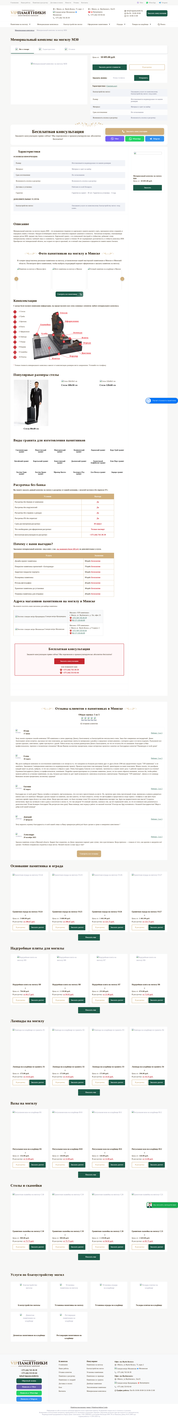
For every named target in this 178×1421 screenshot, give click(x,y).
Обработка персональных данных (80, 1407)
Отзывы (76, 3)
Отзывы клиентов (65, 1372)
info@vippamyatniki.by (135, 11)
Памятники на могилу (19, 24)
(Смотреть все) (111, 86)
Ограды (120, 24)
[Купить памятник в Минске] (28, 13)
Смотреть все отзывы (89, 854)
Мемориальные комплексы (47, 24)
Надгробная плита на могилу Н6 (146, 984)
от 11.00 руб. (28, 1159)
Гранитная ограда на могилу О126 (107, 912)
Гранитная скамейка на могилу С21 (147, 1231)
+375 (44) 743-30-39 (62, 18)
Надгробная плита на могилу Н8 (66, 984)
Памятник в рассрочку (40, 3)
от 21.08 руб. (108, 994)
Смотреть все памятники (67, 294)
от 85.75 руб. (148, 1241)
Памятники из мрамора (95, 1376)
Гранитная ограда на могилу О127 (147, 912)
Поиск (162, 24)
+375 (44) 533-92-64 (97, 15)
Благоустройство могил (73, 24)
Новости (68, 3)
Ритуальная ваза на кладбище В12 (147, 1149)
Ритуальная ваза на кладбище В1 (27, 1149)
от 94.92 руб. (68, 994)
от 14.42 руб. (28, 1077)
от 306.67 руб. (29, 922)
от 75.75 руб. (28, 1241)
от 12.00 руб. (68, 1159)
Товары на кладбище (140, 24)
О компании (15, 3)
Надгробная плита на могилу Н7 (106, 984)
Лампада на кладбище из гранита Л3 (108, 1067)
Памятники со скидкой (67, 1380)
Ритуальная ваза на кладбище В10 (67, 1149)
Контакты (84, 3)
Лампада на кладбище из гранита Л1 (29, 1067)
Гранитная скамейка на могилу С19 (68, 1231)
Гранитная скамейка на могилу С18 (28, 1231)
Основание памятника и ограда (37, 866)
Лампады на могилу (27, 1021)
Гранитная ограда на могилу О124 (28, 912)
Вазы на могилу (24, 1103)
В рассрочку (147, 67)
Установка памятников (95, 1372)
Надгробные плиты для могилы (37, 948)
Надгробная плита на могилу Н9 (27, 984)
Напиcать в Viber (29, 1387)
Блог (60, 1387)
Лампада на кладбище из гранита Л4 (148, 1067)
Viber (141, 3)
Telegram (164, 3)
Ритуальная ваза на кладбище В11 (107, 1149)
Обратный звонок (29, 1381)
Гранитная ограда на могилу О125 (67, 912)
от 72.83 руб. (148, 994)
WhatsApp (152, 3)
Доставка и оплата (56, 3)
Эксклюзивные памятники (96, 1387)
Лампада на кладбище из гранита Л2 (68, 1067)
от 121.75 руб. (108, 922)
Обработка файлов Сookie (100, 1407)
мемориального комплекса (108, 306)
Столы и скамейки (26, 1185)
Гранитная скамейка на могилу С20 (107, 1231)
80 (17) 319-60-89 (78, 620)
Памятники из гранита (95, 1380)
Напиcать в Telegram (29, 1399)
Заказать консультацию (157, 13)
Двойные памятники (94, 1384)
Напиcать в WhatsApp (29, 1393)
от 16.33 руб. (148, 1077)
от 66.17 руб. (28, 994)
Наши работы (25, 3)
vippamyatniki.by (84, 1416)
